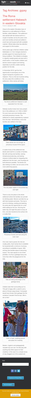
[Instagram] (15, 370)
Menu (28, 2)
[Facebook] (12, 370)
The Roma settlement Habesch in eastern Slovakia (15, 19)
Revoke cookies (15, 395)
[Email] (18, 370)
